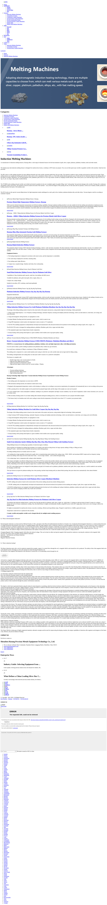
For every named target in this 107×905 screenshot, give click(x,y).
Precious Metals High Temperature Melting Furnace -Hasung (26, 202)
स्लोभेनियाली (6, 6)
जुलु (8, 34)
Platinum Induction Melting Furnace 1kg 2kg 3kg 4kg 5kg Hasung (28, 291)
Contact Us (6, 42)
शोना (8, 11)
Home (5, 4)
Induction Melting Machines (14, 14)
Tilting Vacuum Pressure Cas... (17, 149)
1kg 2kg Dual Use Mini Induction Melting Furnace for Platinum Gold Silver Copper (34, 499)
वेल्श (8, 28)
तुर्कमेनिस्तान (10, 39)
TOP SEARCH (24, 699)
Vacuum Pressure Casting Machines (16, 21)
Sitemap (10, 699)
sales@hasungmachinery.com (11, 646)
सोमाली (8, 7)
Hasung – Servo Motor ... (15, 130)
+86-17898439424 (8, 647)
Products (6, 13)
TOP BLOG (16, 699)
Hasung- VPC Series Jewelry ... (17, 136)
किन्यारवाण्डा (6, 35)
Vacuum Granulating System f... (17, 155)
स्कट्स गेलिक (10, 10)
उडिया (8, 38)
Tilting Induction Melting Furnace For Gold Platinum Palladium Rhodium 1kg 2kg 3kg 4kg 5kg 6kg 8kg (41, 307)
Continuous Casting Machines (14, 17)
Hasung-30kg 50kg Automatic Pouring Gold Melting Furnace (27, 232)
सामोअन (9, 8)
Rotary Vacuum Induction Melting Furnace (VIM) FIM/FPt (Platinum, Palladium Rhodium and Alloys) (40, 341)
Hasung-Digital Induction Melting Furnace (20, 245)
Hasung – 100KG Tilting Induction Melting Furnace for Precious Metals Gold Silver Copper (36, 216)
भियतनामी (9, 27)
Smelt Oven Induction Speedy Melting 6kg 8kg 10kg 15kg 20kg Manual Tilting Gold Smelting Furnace (40, 442)
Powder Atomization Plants (13, 20)
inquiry (8, 210)
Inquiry (2, 651)
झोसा (8, 30)
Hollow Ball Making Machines (14, 24)
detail (11, 210)
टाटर (5, 37)
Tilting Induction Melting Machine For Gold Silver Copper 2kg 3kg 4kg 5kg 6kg (33, 409)
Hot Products (4, 699)
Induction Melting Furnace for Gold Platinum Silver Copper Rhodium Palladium (33, 479)
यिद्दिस (8, 31)
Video (5, 44)
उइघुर (8, 41)
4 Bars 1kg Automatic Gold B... (17, 142)
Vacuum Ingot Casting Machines (15, 18)
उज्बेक (5, 25)
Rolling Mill (10, 22)
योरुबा (8, 32)
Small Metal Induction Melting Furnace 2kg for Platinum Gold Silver (29, 272)
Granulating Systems (12, 15)
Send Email (3, 706)
